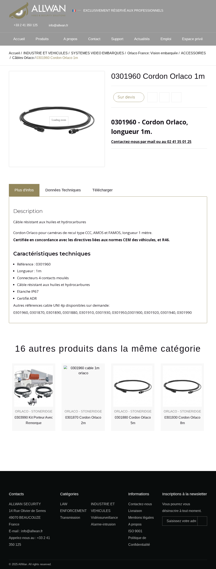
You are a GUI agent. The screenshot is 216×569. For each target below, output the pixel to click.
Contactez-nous (140, 504)
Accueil (19, 39)
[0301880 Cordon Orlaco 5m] (83, 386)
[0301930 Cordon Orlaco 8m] (132, 386)
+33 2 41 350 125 (26, 25)
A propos (70, 39)
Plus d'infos (24, 190)
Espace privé (192, 39)
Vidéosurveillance (104, 517)
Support (117, 39)
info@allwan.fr (58, 25)
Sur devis (127, 97)
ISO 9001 (135, 531)
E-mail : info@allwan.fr (26, 531)
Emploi (166, 39)
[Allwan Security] (37, 10)
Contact (94, 39)
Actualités (142, 39)
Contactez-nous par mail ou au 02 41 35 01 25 (151, 141)
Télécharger (102, 190)
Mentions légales (141, 517)
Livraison (135, 511)
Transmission (70, 517)
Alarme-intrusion (103, 524)
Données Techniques (63, 190)
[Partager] (176, 97)
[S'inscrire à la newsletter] (202, 521)
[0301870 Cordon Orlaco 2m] (33, 386)
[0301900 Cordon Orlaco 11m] (182, 386)
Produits (42, 39)
